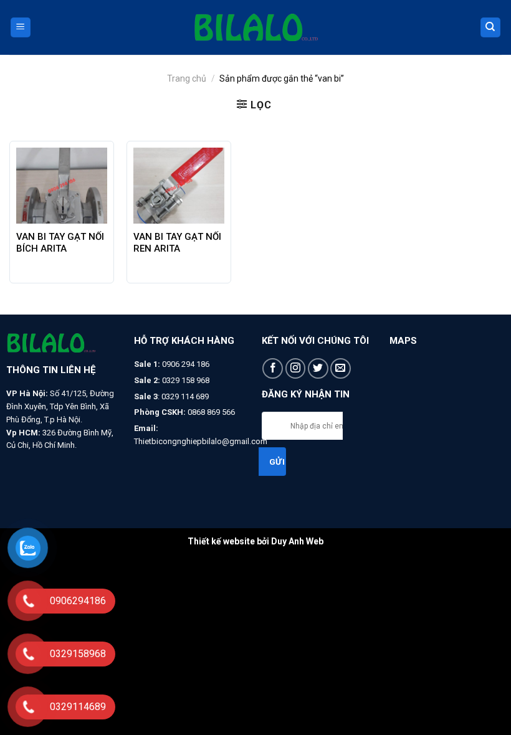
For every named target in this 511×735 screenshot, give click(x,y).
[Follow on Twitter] (318, 368)
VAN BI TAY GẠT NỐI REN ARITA (177, 242)
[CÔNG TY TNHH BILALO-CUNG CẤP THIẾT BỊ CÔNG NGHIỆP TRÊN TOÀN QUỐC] (255, 27)
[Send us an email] (340, 368)
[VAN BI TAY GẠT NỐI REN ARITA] (178, 186)
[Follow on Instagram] (295, 368)
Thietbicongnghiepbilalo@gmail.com (200, 441)
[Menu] (21, 27)
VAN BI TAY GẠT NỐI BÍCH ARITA (60, 242)
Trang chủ (186, 78)
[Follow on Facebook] (272, 368)
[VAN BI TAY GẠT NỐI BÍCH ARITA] (61, 186)
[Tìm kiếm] (490, 27)
